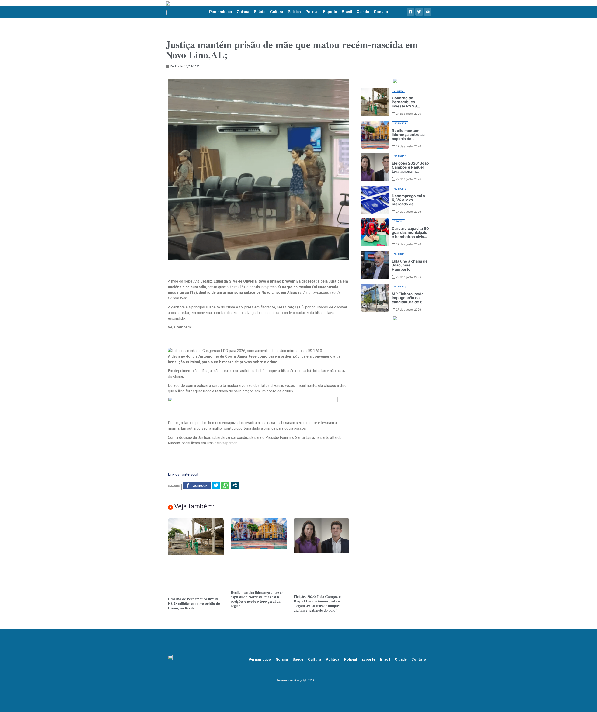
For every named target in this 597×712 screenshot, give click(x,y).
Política (294, 12)
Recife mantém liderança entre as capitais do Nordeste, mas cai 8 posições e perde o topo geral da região (257, 599)
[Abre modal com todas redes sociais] (235, 485)
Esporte (330, 12)
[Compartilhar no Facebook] (197, 485)
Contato (381, 12)
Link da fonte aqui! (183, 474)
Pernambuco (220, 12)
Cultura (276, 12)
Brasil (347, 12)
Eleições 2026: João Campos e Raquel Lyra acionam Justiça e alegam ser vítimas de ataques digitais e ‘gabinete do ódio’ (318, 603)
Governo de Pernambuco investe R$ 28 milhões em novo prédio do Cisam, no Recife (194, 603)
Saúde (259, 12)
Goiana (243, 12)
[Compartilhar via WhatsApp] (225, 485)
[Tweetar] (216, 485)
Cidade (363, 12)
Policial (311, 12)
